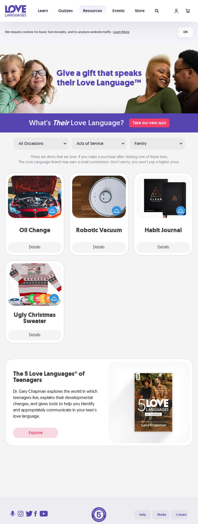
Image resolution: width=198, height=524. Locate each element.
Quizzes (65, 10)
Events (118, 10)
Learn (43, 10)
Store (140, 10)
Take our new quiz (149, 123)
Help (142, 515)
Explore (36, 432)
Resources (92, 10)
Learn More (121, 32)
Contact (181, 515)
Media (161, 515)
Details (34, 247)
